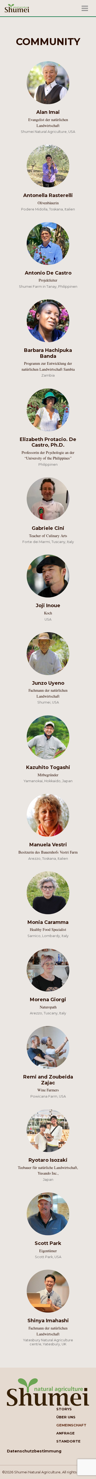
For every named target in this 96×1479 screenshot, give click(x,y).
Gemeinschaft (71, 1425)
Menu (83, 8)
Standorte (68, 1441)
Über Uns (65, 1417)
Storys (64, 1409)
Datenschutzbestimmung (34, 1451)
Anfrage (65, 1433)
